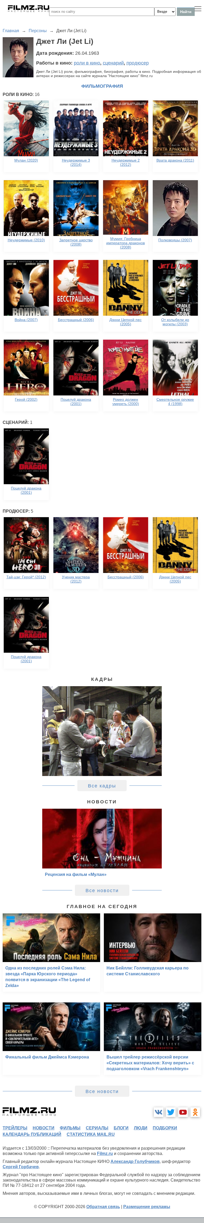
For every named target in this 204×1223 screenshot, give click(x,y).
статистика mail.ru (91, 1134)
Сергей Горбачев (21, 1167)
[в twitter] (171, 1112)
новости (43, 1128)
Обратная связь (103, 1206)
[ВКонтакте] (158, 1112)
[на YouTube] (183, 1112)
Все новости (102, 890)
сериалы (97, 1128)
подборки (165, 1128)
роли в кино (87, 63)
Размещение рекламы (146, 1206)
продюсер (137, 63)
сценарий (113, 63)
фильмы (70, 1128)
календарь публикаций (32, 1134)
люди (140, 1128)
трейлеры (15, 1128)
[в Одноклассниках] (195, 1112)
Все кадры (102, 785)
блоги (121, 1128)
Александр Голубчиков (135, 1161)
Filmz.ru (105, 1153)
